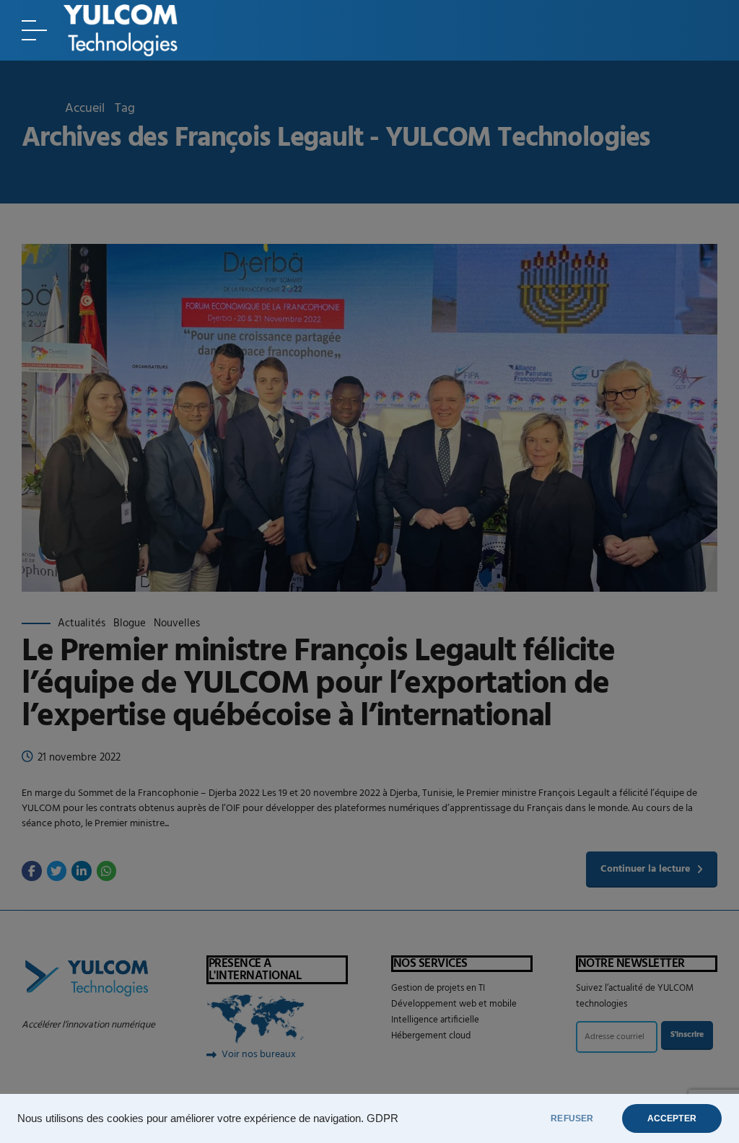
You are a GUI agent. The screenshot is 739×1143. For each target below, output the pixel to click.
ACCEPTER (671, 1118)
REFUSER (572, 1118)
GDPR (382, 1118)
